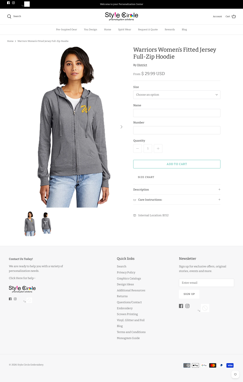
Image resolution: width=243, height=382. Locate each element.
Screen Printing (127, 314)
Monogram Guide (128, 338)
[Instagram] (13, 2)
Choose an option (147, 94)
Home (107, 29)
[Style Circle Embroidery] (121, 16)
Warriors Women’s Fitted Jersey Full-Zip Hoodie (42, 41)
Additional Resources (131, 290)
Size (136, 87)
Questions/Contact (129, 302)
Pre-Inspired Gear (66, 29)
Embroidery (125, 308)
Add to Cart (177, 164)
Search (121, 266)
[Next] (121, 127)
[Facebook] (8, 2)
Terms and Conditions (131, 332)
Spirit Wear (124, 29)
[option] (74, 126)
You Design (90, 29)
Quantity (139, 140)
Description (141, 189)
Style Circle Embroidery (30, 364)
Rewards (170, 29)
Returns (122, 296)
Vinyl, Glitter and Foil (131, 320)
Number (138, 122)
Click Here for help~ (22, 278)
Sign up (189, 294)
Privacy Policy (126, 272)
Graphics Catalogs (129, 278)
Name (137, 105)
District (142, 65)
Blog (184, 29)
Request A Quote (148, 29)
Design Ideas (125, 284)
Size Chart (146, 177)
